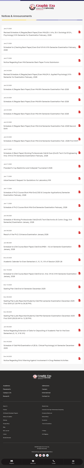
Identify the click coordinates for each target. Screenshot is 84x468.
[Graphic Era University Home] (42, 7)
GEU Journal (6, 430)
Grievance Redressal (47, 413)
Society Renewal (7, 437)
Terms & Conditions (47, 423)
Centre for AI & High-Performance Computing (53, 409)
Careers (44, 389)
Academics (6, 386)
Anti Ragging (45, 434)
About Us (5, 406)
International (46, 393)
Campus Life (7, 393)
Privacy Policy (6, 423)
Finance (5, 409)
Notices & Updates (7, 416)
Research (6, 396)
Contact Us (45, 396)
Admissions (45, 386)
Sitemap (5, 420)
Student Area (45, 406)
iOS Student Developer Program (10, 413)
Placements (7, 389)
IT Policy (44, 430)
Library (4, 434)
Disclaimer (44, 420)
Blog (4, 427)
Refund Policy (45, 416)
